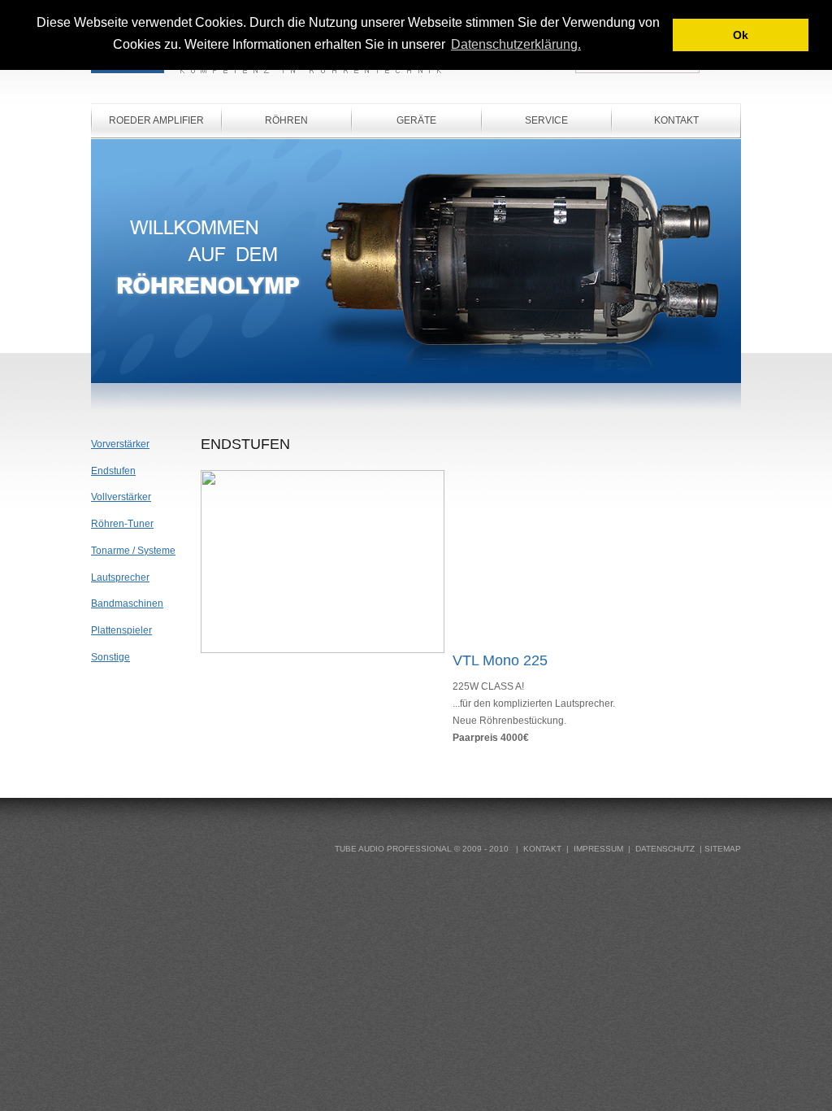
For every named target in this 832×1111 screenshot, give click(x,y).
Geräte (416, 120)
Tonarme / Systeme (133, 550)
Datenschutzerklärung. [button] (516, 44)
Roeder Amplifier (156, 120)
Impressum (598, 848)
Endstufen (113, 471)
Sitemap (722, 848)
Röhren (286, 120)
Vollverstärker (121, 497)
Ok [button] (740, 34)
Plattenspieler (121, 630)
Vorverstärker (120, 444)
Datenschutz (665, 848)
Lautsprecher (120, 577)
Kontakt (676, 120)
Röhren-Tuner (122, 523)
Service (546, 120)
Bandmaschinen (127, 603)
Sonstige (110, 657)
